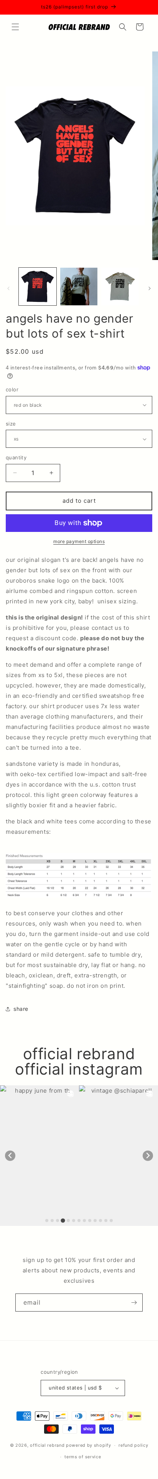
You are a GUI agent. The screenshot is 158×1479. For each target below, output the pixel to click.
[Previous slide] (10, 1156)
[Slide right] (149, 288)
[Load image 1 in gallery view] (37, 286)
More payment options (79, 541)
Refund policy (133, 1445)
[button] (15, 26)
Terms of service (82, 1456)
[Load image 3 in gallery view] (120, 286)
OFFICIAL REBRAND (47, 1445)
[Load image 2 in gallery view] (79, 286)
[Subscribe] (133, 1303)
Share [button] (20, 1008)
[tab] (46, 1220)
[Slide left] (8, 288)
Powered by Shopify (88, 1445)
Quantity (16, 457)
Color (12, 389)
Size (11, 424)
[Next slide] (148, 1156)
